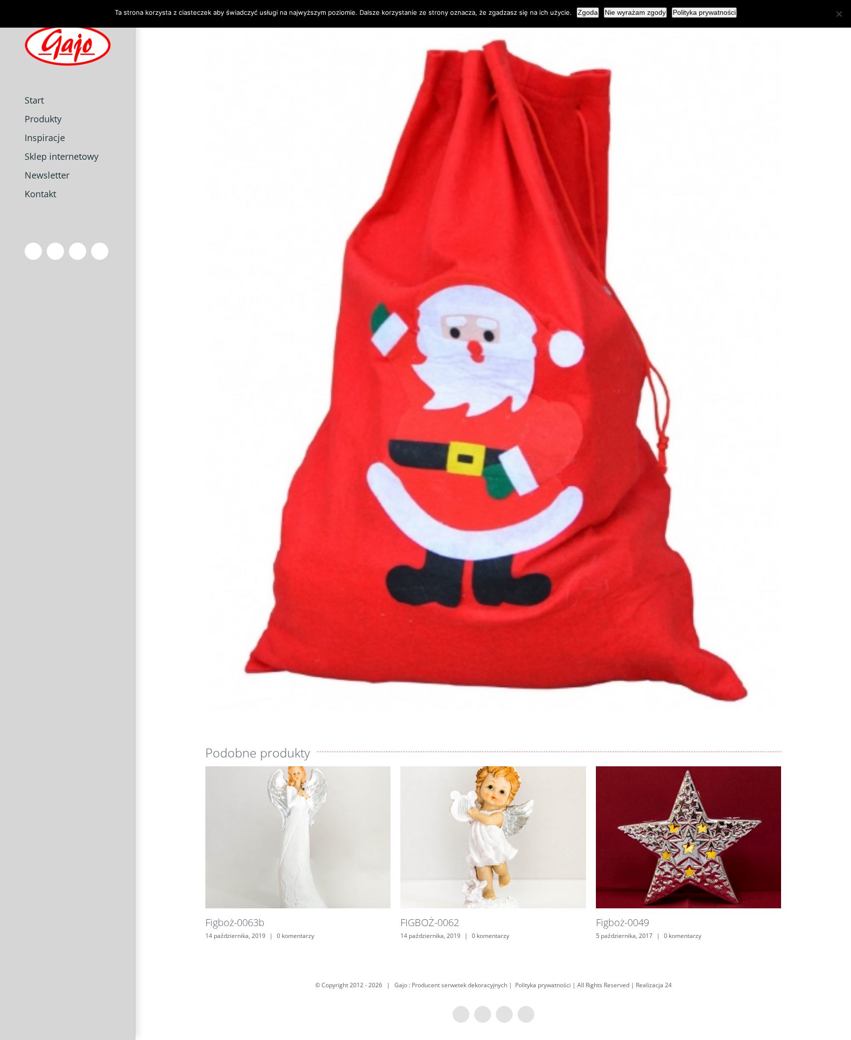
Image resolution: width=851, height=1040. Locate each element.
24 (668, 985)
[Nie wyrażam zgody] (839, 14)
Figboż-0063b (234, 922)
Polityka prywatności (543, 985)
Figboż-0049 (622, 922)
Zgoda (588, 12)
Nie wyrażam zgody (635, 12)
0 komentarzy (295, 936)
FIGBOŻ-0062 (429, 922)
